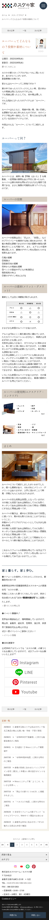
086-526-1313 (25, 883)
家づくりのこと (9, 67)
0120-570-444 (12, 883)
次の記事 (38, 31)
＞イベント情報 (9, 635)
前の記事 (10, 31)
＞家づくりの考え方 (11, 606)
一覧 (24, 31)
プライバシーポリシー (26, 907)
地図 (29, 879)
